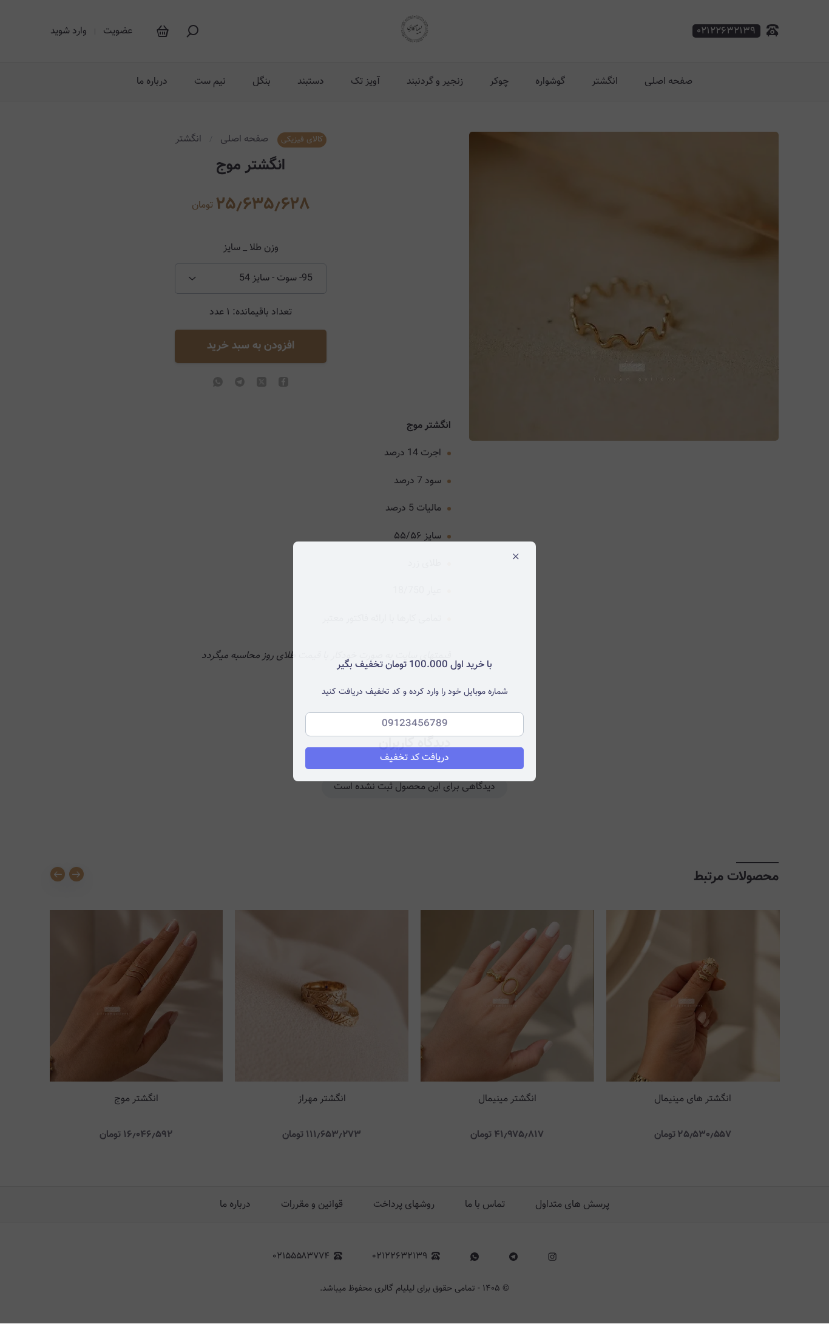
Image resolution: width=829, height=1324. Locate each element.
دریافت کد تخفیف (414, 758)
